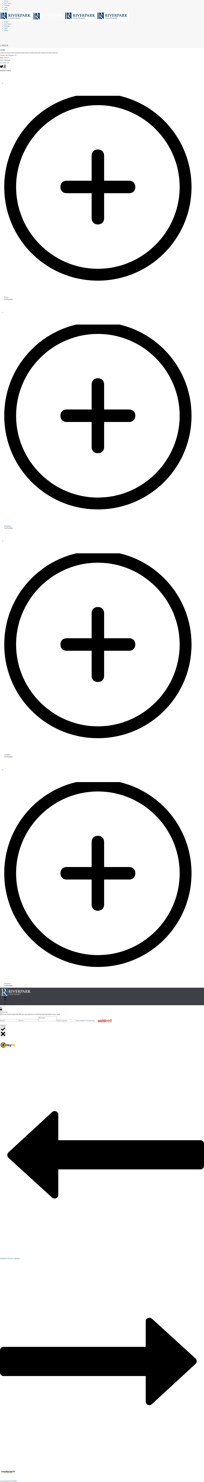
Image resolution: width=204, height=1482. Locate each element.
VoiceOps (7, 526)
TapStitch (7, 755)
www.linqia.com (4, 62)
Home (6, 1)
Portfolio (7, 5)
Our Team (7, 3)
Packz (6, 297)
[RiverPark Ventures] (64, 16)
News (6, 10)
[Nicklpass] (104, 981)
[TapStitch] (104, 752)
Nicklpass (7, 983)
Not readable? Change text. (85, 1020)
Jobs (5, 7)
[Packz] (104, 295)
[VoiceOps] (104, 524)
